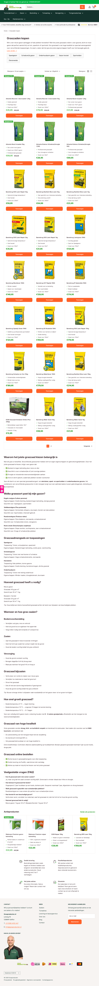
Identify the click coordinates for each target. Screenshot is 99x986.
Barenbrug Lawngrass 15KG (76, 237)
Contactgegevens (47, 980)
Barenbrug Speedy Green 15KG (16, 328)
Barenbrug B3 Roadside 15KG (46, 328)
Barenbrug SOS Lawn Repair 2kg (17, 237)
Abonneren (75, 922)
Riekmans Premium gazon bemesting (14, 835)
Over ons (42, 917)
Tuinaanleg (46, 13)
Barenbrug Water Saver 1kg (76, 419)
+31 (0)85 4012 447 (11, 923)
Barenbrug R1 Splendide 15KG (76, 283)
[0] (93, 7)
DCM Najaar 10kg (57, 834)
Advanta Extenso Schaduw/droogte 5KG (78, 145)
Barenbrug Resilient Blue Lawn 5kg (48, 192)
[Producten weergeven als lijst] (91, 71)
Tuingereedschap (75, 13)
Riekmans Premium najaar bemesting (37, 835)
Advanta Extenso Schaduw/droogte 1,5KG (48, 145)
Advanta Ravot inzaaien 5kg (15, 144)
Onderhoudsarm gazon (47, 55)
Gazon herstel (64, 55)
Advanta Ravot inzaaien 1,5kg (76, 98)
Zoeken (41, 908)
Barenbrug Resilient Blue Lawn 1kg (78, 192)
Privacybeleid (8, 980)
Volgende (87, 446)
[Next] (95, 834)
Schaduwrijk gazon (28, 55)
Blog (40, 920)
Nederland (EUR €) (10, 973)
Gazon (22, 13)
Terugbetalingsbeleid (19, 980)
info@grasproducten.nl (13, 927)
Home (5, 31)
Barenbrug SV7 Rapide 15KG (45, 283)
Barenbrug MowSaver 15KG (15, 283)
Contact (41, 923)
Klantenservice (18, 19)
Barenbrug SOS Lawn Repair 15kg (78, 328)
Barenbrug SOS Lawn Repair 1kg (47, 237)
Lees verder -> (12, 51)
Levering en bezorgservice (48, 914)
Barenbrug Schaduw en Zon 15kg (17, 374)
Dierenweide (13, 60)
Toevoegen (19, 115)
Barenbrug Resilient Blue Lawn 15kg (78, 374)
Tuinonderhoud (9, 13)
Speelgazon (13, 55)
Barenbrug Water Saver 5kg (45, 419)
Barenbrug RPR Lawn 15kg (83, 834)
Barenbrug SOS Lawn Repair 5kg (17, 192)
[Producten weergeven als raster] (88, 71)
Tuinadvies (43, 911)
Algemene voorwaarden (34, 980)
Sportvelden (77, 55)
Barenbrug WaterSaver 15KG (45, 374)
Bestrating (33, 13)
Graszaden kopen (14, 31)
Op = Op (6, 19)
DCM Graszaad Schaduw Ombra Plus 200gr (18, 421)
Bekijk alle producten (88, 812)
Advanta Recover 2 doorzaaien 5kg (48, 98)
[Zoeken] (82, 7)
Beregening (59, 13)
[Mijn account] (90, 7)
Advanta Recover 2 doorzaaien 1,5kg (18, 98)
